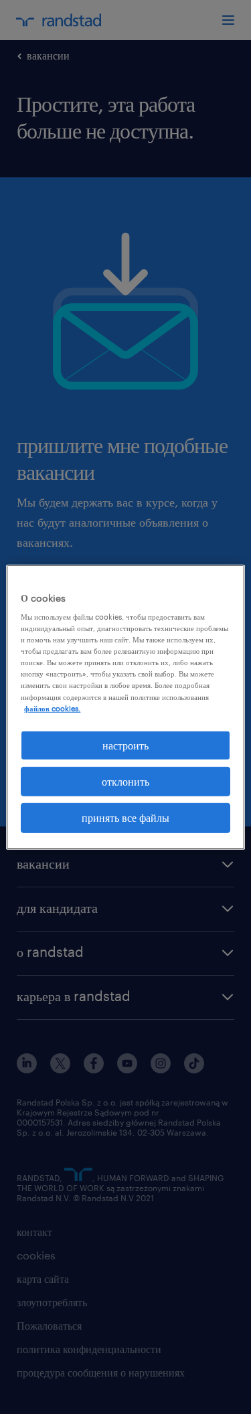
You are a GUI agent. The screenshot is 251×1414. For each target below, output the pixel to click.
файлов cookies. (52, 707)
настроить (125, 744)
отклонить (125, 781)
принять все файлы (125, 817)
